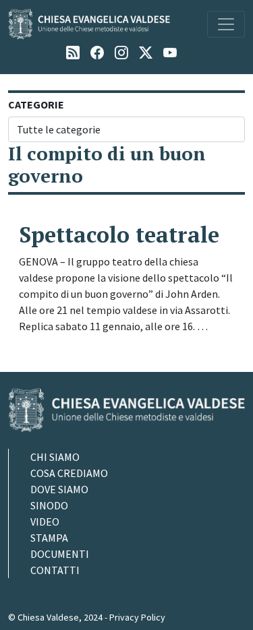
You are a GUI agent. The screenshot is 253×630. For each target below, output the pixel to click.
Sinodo (49, 505)
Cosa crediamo (69, 473)
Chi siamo (55, 457)
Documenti (59, 554)
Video (44, 521)
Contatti (55, 570)
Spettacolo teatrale (119, 234)
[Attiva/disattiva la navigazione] (226, 24)
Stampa (49, 537)
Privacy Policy (137, 617)
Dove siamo (59, 489)
